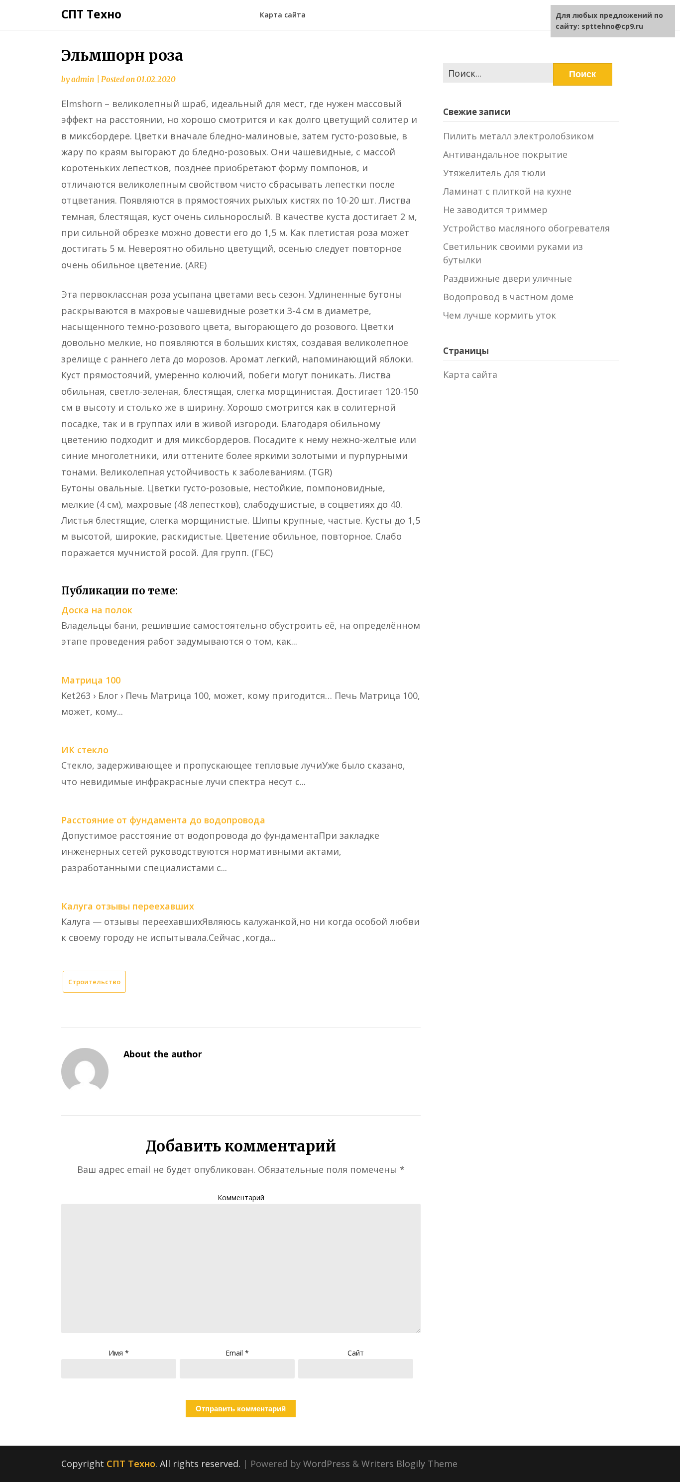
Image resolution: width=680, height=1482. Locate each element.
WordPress (326, 1464)
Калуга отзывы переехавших (127, 906)
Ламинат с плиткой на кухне (507, 191)
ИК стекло (85, 750)
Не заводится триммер (495, 210)
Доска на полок (96, 610)
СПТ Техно (91, 14)
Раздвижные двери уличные (507, 278)
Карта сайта (283, 14)
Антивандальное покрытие (505, 154)
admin (82, 79)
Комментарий (241, 1197)
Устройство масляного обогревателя (526, 228)
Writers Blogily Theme (409, 1464)
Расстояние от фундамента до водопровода (163, 820)
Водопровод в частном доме (508, 297)
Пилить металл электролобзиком (518, 136)
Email (237, 1353)
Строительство (94, 981)
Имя (119, 1353)
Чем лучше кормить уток (499, 315)
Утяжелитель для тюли (494, 173)
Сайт (355, 1353)
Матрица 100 (90, 680)
